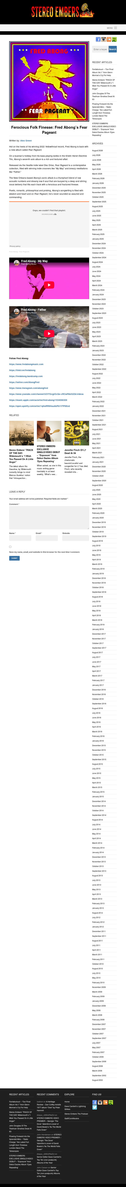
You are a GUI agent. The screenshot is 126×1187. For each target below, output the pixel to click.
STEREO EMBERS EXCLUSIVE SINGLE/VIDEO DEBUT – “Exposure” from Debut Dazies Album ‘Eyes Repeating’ (48, 454)
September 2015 (99, 759)
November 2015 (99, 750)
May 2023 (96, 331)
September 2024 (99, 257)
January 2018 (98, 629)
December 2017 (99, 633)
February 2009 (98, 996)
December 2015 (99, 745)
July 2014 (96, 824)
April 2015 (96, 782)
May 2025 (96, 220)
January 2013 (98, 908)
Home (67, 1101)
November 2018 (99, 582)
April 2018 (96, 615)
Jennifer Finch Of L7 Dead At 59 (75, 451)
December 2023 (99, 299)
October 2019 (98, 531)
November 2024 (99, 248)
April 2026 (96, 169)
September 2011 (99, 936)
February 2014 (98, 847)
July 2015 (96, 768)
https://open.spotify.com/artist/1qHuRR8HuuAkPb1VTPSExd (39, 406)
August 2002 (97, 1080)
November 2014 (99, 805)
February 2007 (98, 1052)
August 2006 (97, 1066)
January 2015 (98, 796)
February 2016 (98, 736)
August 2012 (97, 912)
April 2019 (96, 559)
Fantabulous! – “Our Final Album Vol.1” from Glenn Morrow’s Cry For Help (102, 72)
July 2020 (96, 489)
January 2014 (98, 852)
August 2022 (97, 373)
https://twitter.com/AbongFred (24, 382)
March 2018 (97, 620)
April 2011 (96, 949)
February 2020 (98, 513)
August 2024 (97, 262)
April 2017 (96, 671)
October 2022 (98, 364)
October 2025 (98, 197)
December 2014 (99, 801)
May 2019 (96, 554)
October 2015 (98, 754)
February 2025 (98, 234)
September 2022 (99, 369)
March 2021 (97, 452)
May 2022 (96, 387)
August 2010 (97, 968)
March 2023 (97, 341)
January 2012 (98, 926)
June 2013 (96, 884)
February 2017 (98, 680)
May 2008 (96, 1010)
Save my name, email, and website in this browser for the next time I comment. (44, 552)
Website (66, 533)
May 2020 (96, 499)
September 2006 (99, 1061)
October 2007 (98, 1033)
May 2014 (96, 833)
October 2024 (98, 252)
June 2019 (96, 550)
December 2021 (99, 410)
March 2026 (97, 173)
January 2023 (98, 350)
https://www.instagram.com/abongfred (28, 388)
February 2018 (98, 624)
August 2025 (97, 206)
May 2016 (96, 722)
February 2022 (98, 401)
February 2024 (98, 290)
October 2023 (98, 308)
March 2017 (97, 675)
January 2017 (98, 685)
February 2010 (98, 982)
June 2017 (96, 661)
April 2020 (96, 503)
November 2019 (99, 527)
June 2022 (96, 382)
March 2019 (97, 564)
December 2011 (99, 931)
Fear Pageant (24, 252)
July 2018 (96, 601)
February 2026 (98, 178)
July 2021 (96, 434)
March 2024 (97, 285)
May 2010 (96, 977)
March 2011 (97, 954)
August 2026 (97, 150)
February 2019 (98, 568)
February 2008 (98, 1019)
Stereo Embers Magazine (35, 27)
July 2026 (96, 155)
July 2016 (96, 713)
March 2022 (97, 396)
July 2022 (96, 378)
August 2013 (97, 875)
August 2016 (97, 708)
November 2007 (99, 1029)
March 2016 (97, 731)
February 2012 (98, 922)
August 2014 (97, 819)
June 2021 (96, 438)
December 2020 (99, 466)
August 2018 (97, 596)
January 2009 (98, 1001)
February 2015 (98, 791)
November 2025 (99, 192)
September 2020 (99, 480)
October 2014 (98, 810)
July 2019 (96, 545)
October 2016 (98, 699)
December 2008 (99, 1005)
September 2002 (99, 1075)
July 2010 (96, 973)
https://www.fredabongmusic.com (26, 364)
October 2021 (98, 420)
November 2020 (99, 471)
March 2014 (97, 843)
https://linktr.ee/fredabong (22, 370)
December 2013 (99, 857)
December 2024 (99, 243)
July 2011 (96, 945)
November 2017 (99, 638)
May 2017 (96, 666)
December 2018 (99, 578)
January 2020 (98, 517)
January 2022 (98, 406)
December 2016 (99, 689)
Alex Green (26, 140)
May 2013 (96, 889)
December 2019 (99, 522)
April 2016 (96, 726)
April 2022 (96, 392)
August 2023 (97, 318)
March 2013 (97, 898)
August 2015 (97, 764)
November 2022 (99, 359)
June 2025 (96, 215)
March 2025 (97, 229)
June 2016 (96, 717)
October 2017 (98, 643)
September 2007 (99, 1038)
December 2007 (99, 1024)
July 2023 (96, 322)
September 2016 (99, 703)
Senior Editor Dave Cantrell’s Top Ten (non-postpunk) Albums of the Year (49, 1159)
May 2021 (96, 443)
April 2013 (96, 894)
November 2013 (99, 861)
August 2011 (97, 940)
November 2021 (99, 415)
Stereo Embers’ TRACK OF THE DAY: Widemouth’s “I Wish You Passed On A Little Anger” (21, 455)
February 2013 (98, 903)
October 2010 (98, 963)
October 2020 (98, 475)
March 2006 (97, 1070)
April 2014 (96, 838)
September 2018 (99, 592)
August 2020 (97, 485)
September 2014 (99, 815)
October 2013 (98, 866)
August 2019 (97, 540)
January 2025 (98, 238)
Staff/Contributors (72, 1118)
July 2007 (96, 1042)
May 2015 (96, 778)
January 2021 (98, 462)
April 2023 (96, 336)
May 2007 (96, 1047)
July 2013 (96, 880)
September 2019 (99, 536)
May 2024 (96, 276)
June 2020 (96, 494)
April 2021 (96, 448)
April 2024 (96, 280)
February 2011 (98, 959)
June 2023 (96, 327)
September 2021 (99, 424)
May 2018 (96, 610)
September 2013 (99, 871)
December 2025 (99, 187)
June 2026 (96, 159)
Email (39, 533)
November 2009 (99, 987)
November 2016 (99, 694)
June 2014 (96, 829)
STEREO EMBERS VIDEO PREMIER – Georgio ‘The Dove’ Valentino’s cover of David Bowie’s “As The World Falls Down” (49, 1124)
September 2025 (99, 201)
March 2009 (97, 991)
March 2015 (97, 787)
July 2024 (96, 266)
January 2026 (98, 183)
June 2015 (96, 773)
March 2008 (97, 1015)
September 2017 (99, 647)
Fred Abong (13, 252)
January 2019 (98, 573)
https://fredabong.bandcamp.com (26, 376)
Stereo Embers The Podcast (76, 1113)
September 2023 (99, 313)
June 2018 (96, 606)
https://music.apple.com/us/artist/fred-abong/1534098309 (38, 400)
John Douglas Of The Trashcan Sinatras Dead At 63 (103, 96)
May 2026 (96, 164)
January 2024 (98, 294)
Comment (14, 504)
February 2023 (98, 345)
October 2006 (98, 1056)
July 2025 (96, 211)
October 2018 (98, 587)
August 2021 (97, 429)
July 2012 (96, 917)
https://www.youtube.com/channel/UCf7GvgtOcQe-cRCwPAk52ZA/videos (46, 394)
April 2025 (96, 224)
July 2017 (96, 657)
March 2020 (97, 508)
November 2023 (99, 304)
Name (12, 533)
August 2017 (97, 652)
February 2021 (98, 457)
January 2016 (98, 740)
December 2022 (99, 355)
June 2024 (96, 271)
